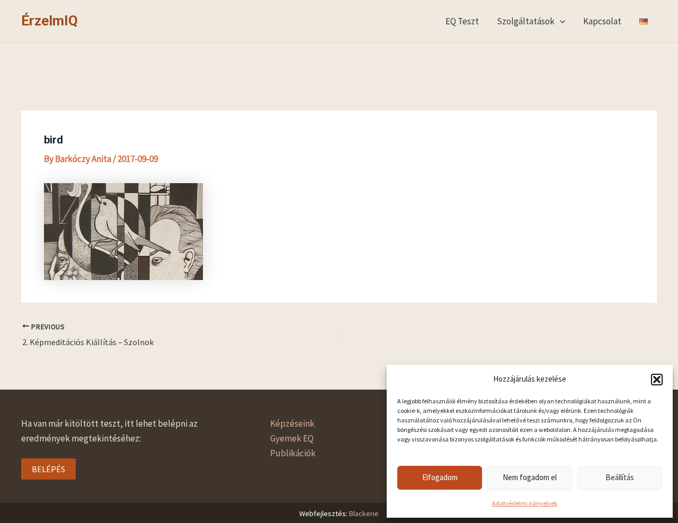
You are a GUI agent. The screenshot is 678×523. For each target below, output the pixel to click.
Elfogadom (440, 477)
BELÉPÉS (48, 469)
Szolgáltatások (526, 21)
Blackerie (364, 513)
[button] (657, 379)
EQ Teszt (462, 21)
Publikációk (293, 453)
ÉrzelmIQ (49, 21)
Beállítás (619, 477)
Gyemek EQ (292, 438)
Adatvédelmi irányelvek (524, 503)
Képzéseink (292, 423)
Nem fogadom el (530, 477)
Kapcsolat (602, 21)
